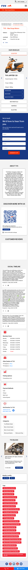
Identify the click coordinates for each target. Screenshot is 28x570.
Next (26, 78)
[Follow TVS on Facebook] (6, 563)
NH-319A (6, 478)
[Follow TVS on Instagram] (14, 563)
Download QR (6, 229)
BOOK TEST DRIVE (9, 97)
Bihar (11, 363)
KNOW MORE (8, 90)
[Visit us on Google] (10, 563)
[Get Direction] (13, 411)
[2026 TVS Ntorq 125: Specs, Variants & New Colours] (14, 449)
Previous (1, 78)
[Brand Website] (21, 563)
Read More (19, 467)
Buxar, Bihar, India (7, 411)
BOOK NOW (7, 93)
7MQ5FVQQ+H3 (6, 409)
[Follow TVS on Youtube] (17, 563)
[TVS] (6, 6)
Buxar (11, 365)
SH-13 (12, 478)
